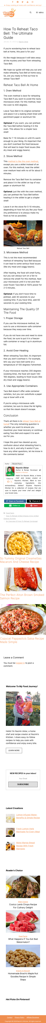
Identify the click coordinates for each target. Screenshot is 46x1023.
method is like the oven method (23, 161)
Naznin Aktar (22, 467)
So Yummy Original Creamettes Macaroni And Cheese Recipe (21, 560)
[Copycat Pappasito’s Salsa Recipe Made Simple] (23, 633)
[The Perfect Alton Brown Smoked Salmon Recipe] (23, 590)
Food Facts (10, 513)
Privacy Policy (19, 1017)
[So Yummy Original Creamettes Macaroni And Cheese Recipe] (23, 553)
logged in (20, 663)
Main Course (23, 902)
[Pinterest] (18, 2)
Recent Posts (17, 464)
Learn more (14, 750)
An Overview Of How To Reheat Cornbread (22, 521)
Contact (9, 1017)
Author (7, 464)
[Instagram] (32, 2)
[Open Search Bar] (30, 12)
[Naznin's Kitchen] (9, 12)
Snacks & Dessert (23, 971)
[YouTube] (27, 2)
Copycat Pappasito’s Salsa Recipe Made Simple (22, 640)
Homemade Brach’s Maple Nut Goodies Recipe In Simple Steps (23, 976)
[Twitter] (23, 2)
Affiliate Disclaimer (33, 1017)
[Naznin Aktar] (10, 475)
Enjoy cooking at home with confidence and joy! (24, 5)
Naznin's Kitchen (22, 472)
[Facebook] (13, 2)
